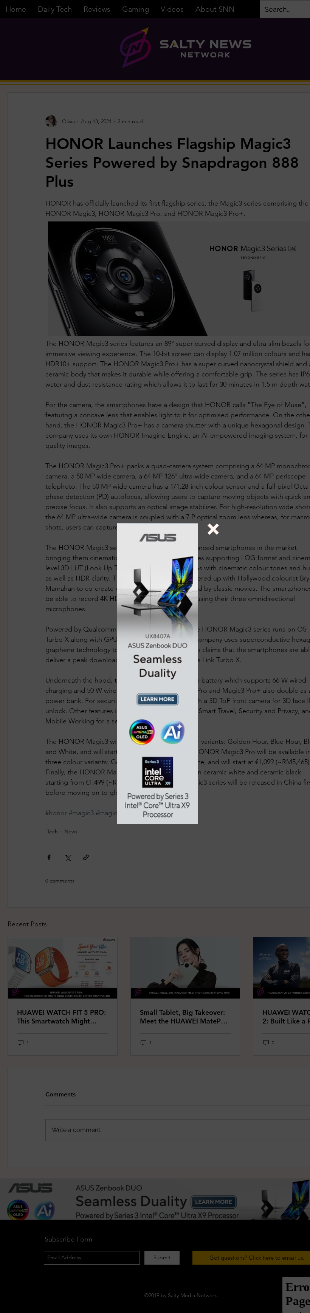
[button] (213, 529)
